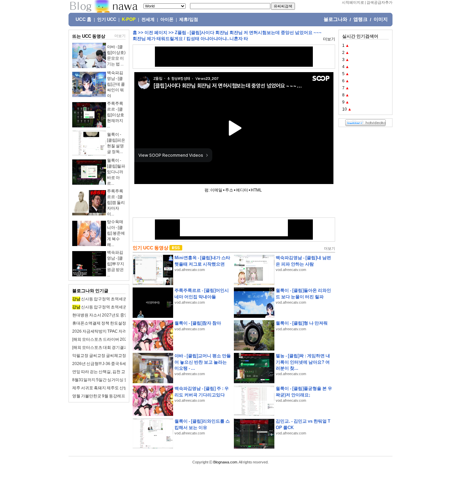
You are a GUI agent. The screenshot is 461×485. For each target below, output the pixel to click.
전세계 (148, 19)
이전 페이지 (155, 32)
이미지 (381, 19)
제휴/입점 (188, 19)
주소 (229, 190)
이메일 (216, 190)
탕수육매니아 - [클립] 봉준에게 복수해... (116, 233)
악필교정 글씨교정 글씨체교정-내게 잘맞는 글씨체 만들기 (123, 355)
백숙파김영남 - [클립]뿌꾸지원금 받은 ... (115, 263)
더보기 (120, 36)
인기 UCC (106, 19)
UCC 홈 (83, 19)
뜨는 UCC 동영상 (88, 36)
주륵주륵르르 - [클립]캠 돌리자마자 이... (116, 202)
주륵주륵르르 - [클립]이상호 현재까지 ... (115, 114)
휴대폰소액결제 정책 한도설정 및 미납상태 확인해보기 (120, 323)
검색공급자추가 (379, 2)
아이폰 (166, 19)
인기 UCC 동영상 (150, 247)
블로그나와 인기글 (90, 290)
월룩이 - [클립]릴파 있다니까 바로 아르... (116, 172)
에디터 (242, 190)
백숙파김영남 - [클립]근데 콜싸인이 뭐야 (116, 84)
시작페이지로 (353, 2)
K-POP (129, 19)
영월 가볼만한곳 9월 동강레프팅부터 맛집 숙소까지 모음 (122, 396)
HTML (256, 190)
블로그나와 (335, 19)
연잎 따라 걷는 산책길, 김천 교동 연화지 (107, 371)
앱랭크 (360, 19)
